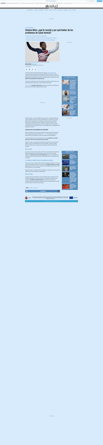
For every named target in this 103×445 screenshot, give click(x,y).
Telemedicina (65, 10)
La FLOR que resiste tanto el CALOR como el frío (71, 3)
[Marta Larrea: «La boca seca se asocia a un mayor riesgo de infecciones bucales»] (66, 93)
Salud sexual (60, 10)
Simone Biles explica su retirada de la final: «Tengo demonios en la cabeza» (41, 37)
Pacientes (46, 10)
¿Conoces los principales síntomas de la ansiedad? (36, 36)
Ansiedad (27, 85)
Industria (74, 10)
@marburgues (34, 64)
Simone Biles (35, 187)
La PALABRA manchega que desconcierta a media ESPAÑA (43, 3)
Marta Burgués (28, 64)
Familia (70, 10)
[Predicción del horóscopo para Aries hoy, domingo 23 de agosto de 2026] (66, 162)
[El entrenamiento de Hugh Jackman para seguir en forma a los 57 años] (66, 168)
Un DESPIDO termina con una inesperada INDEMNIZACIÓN (29, 3)
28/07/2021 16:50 (28, 65)
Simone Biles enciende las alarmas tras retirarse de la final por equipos (40, 39)
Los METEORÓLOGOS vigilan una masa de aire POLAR (14, 3)
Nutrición (55, 10)
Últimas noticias (30, 10)
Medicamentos (41, 10)
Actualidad (36, 10)
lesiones (45, 134)
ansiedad (31, 187)
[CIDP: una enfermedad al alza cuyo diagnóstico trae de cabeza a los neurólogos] (66, 107)
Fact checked (28, 66)
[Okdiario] (51, 6)
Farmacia (50, 10)
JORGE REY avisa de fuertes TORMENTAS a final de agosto (58, 3)
